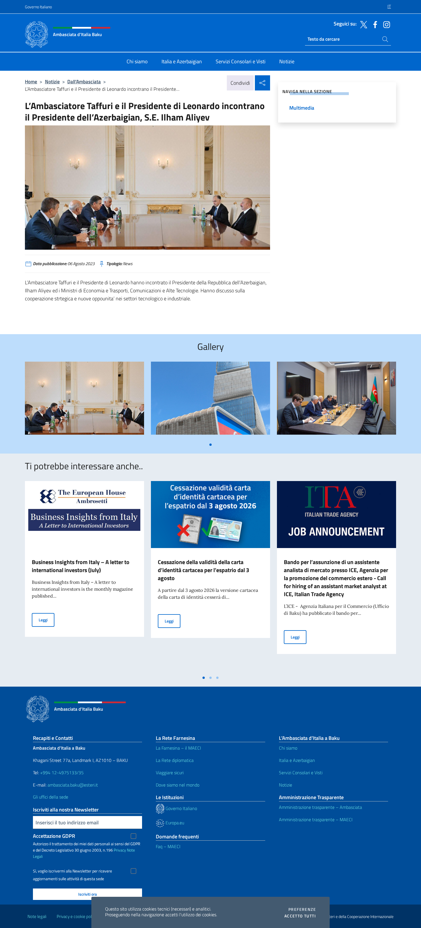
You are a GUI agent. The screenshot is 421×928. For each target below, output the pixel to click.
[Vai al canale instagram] (385, 24)
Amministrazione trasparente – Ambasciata (320, 807)
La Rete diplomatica (175, 760)
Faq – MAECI (168, 846)
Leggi (46, 619)
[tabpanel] (84, 400)
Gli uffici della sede (50, 796)
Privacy (120, 850)
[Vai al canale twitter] (362, 24)
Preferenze (302, 909)
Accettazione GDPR (54, 836)
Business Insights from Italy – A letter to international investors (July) (80, 565)
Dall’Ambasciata (84, 81)
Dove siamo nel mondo (177, 784)
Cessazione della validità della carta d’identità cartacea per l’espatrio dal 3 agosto (203, 569)
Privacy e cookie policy (77, 916)
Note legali (36, 916)
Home (31, 81)
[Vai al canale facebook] (373, 24)
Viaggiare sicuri (170, 772)
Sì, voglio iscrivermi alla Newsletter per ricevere (72, 871)
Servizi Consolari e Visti (300, 772)
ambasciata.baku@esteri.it (73, 784)
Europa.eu (174, 822)
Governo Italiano (38, 7)
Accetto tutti (300, 916)
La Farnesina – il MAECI (178, 747)
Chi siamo (288, 747)
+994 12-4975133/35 (61, 772)
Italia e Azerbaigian (297, 760)
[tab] (210, 445)
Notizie (52, 81)
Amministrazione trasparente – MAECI (316, 819)
